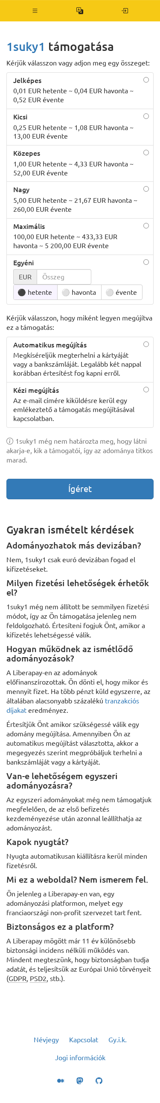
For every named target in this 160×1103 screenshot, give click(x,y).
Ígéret (80, 489)
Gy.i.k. (117, 1040)
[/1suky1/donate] (125, 10)
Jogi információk (80, 1057)
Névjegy (46, 1040)
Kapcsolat (83, 1040)
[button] (35, 10)
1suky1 (25, 46)
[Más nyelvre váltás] (80, 10)
